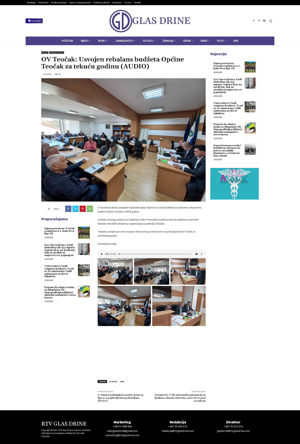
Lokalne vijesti (56, 53)
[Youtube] (264, 21)
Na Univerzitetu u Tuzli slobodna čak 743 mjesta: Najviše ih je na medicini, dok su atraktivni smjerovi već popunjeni (59, 250)
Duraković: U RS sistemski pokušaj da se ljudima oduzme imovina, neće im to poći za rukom (180, 397)
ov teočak (113, 381)
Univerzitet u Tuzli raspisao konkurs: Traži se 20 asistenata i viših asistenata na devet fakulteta (59, 271)
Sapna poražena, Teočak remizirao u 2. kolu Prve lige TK (59, 231)
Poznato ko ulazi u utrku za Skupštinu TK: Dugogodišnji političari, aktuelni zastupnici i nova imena (60, 292)
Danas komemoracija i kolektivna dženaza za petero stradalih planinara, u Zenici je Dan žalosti (227, 150)
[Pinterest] (83, 209)
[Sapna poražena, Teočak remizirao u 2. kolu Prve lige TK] (84, 233)
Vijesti (45, 53)
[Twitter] (259, 21)
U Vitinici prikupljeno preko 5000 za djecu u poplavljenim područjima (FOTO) (120, 397)
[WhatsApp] (90, 209)
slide (122, 381)
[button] (270, 21)
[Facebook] (254, 21)
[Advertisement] (152, 352)
